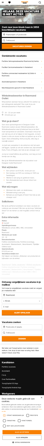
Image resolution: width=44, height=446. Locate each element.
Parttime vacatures (9, 367)
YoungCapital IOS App (10, 383)
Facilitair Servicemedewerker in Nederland (17, 67)
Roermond (6, 264)
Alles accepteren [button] (22, 432)
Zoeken (22, 339)
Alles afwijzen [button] (22, 437)
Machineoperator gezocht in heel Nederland (18, 88)
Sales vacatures (18, 264)
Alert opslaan (22, 313)
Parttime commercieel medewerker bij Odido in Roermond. (19, 74)
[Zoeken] (41, 2)
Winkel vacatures (33, 264)
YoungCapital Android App (11, 387)
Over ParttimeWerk (8, 379)
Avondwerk (6, 371)
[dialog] (22, 420)
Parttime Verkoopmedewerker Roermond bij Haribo (20, 61)
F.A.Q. (4, 375)
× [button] (41, 397)
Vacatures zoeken (22, 46)
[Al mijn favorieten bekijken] (9, 2)
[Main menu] (3, 2)
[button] (22, 442)
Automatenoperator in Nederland (14, 82)
